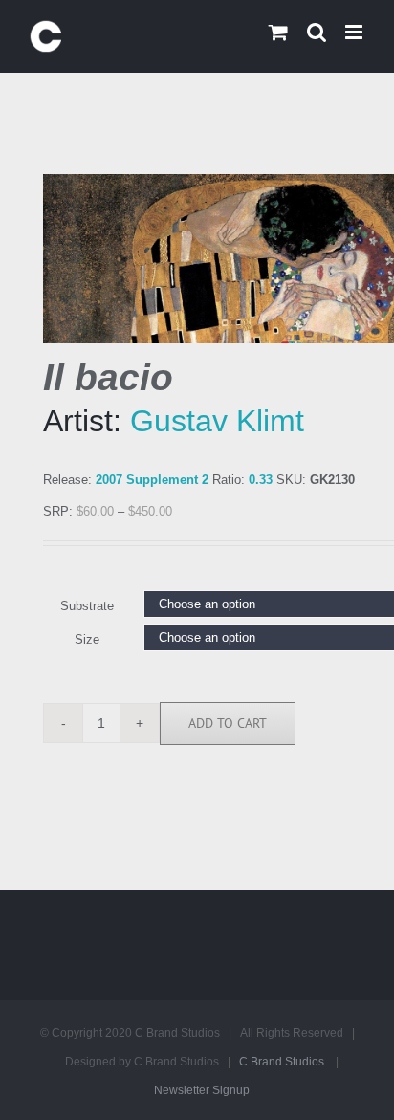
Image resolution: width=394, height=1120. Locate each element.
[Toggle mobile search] (316, 32)
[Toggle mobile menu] (355, 32)
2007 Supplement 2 (152, 479)
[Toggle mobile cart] (278, 32)
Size (87, 639)
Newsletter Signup (202, 1090)
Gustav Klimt (217, 421)
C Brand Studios (281, 1061)
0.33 (261, 479)
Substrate (87, 606)
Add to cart (227, 723)
